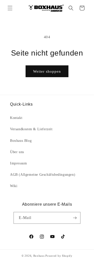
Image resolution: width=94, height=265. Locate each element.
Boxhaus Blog (21, 141)
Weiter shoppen (47, 71)
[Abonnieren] (74, 218)
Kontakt (16, 118)
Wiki (13, 186)
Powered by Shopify (58, 255)
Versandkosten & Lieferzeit (31, 129)
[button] (10, 8)
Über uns (17, 152)
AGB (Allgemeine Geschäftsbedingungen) (42, 174)
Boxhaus (39, 255)
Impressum (18, 163)
